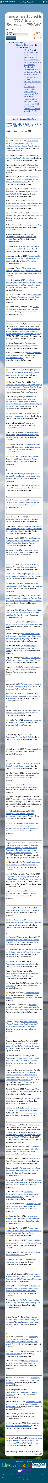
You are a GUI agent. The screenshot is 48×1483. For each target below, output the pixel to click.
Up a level (11, 30)
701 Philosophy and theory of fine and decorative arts (31, 54)
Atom (40, 33)
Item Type (32, 119)
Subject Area (16, 43)
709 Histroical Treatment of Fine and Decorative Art (32, 108)
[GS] (24, 1465)
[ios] (9, 1465)
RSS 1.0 (39, 35)
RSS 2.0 (39, 38)
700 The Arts (28, 50)
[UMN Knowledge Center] (24, 2)
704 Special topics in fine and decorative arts (31, 77)
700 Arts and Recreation (24, 45)
